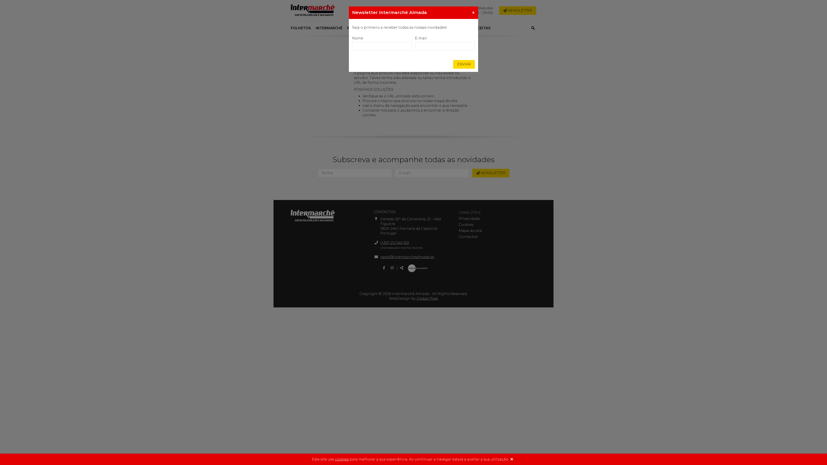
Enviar (464, 64)
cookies (342, 459)
